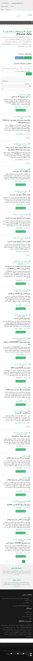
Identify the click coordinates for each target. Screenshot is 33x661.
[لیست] (30, 78)
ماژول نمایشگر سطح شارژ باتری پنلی (20, 195)
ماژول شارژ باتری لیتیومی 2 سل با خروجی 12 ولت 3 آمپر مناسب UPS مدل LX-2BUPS (17, 267)
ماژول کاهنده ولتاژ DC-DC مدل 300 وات (19, 294)
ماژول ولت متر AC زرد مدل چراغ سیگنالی (18, 480)
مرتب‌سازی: (5, 81)
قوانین (30, 618)
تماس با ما (15, 605)
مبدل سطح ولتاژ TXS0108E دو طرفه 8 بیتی (18, 543)
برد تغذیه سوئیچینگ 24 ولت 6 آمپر (21, 97)
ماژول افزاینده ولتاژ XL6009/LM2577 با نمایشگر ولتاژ (17, 343)
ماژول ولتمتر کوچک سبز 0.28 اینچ (21, 436)
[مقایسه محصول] (14, 110)
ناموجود (28, 137)
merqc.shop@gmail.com (18, 3)
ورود (2, 9)
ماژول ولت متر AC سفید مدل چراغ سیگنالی (18, 389)
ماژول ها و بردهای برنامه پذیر (18, 31)
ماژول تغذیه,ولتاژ (25, 28)
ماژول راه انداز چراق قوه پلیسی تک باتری (19, 241)
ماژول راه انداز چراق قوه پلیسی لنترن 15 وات (17, 218)
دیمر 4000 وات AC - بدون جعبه (21, 171)
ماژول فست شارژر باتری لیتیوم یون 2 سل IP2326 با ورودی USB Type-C (16, 121)
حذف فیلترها (19, 58)
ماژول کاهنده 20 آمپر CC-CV (22, 319)
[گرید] (28, 78)
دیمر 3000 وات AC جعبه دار (22, 413)
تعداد (30, 86)
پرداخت (12, 6)
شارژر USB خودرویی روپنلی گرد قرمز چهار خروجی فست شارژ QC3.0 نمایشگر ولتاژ (18, 148)
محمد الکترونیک (28, 612)
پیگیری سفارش (4, 6)
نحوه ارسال (29, 614)
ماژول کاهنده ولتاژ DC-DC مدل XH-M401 (18, 505)
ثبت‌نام (8, 9)
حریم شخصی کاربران (27, 616)
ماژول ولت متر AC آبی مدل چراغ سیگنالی (18, 519)
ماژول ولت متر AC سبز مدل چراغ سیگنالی (18, 458)
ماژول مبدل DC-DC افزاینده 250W (20, 368)
